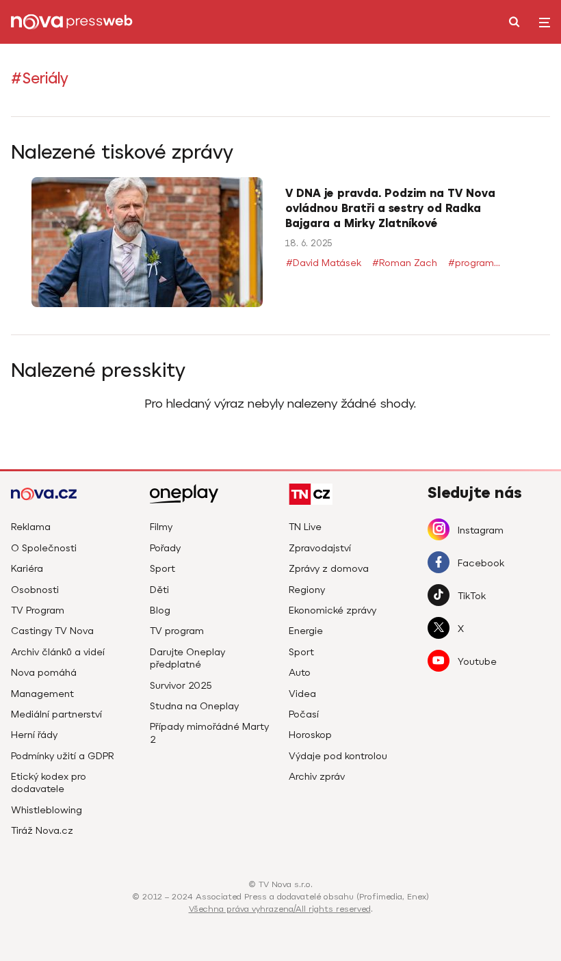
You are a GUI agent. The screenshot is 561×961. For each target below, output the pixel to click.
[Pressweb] (72, 22)
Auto (300, 673)
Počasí (304, 715)
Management (42, 694)
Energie (306, 632)
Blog (160, 611)
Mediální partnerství (56, 715)
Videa (302, 694)
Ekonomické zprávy (332, 611)
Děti (159, 590)
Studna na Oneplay (194, 707)
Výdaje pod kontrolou (338, 757)
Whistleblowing (46, 811)
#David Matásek (323, 264)
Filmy (161, 528)
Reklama (31, 528)
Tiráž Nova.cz (42, 831)
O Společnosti (44, 549)
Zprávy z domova (329, 569)
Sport (162, 569)
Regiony (307, 590)
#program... (474, 264)
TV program (177, 632)
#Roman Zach (404, 264)
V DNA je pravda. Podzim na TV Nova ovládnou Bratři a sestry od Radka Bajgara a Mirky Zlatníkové (390, 209)
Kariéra (27, 569)
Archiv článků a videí (58, 653)
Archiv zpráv (317, 777)
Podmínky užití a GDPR (62, 757)
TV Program (37, 611)
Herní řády (34, 735)
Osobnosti (35, 590)
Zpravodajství (320, 549)
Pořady (165, 549)
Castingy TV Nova (52, 632)
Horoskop (310, 735)
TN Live (305, 528)
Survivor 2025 (181, 686)
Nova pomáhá (44, 673)
